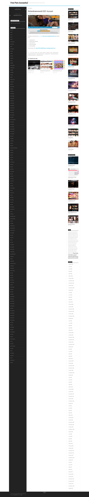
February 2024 (71, 332)
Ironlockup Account (71, 188)
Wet (12, 362)
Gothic (12, 197)
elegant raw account (74, 250)
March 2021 (71, 415)
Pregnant (12, 287)
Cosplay (12, 126)
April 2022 (70, 384)
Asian (12, 58)
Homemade (13, 218)
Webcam (12, 360)
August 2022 (71, 375)
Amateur (12, 48)
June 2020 (70, 436)
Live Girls (12, 249)
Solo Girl (12, 317)
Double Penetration (14, 147)
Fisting (12, 178)
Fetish (12, 176)
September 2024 (71, 316)
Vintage (12, 353)
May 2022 (70, 382)
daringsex (69, 241)
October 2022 (71, 370)
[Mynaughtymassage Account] (46, 64)
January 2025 (71, 306)
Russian (12, 298)
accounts (40, 36)
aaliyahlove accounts (70, 234)
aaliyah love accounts (75, 234)
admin (30, 13)
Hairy (12, 204)
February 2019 (71, 474)
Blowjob (12, 93)
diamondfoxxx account (70, 246)
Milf (12, 258)
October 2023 (71, 342)
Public (12, 289)
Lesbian (12, 244)
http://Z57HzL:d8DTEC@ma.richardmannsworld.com (45, 48)
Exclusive (12, 162)
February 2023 (71, 360)
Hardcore (12, 209)
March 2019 (71, 471)
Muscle (12, 265)
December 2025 (71, 280)
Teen (12, 336)
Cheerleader (13, 119)
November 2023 (71, 339)
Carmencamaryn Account (72, 177)
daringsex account (70, 242)
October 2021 (71, 398)
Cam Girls (12, 107)
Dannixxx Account (31, 70)
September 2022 (71, 372)
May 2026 (70, 271)
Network (12, 268)
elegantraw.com (70, 250)
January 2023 (71, 363)
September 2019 (71, 457)
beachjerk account (73, 237)
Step (12, 324)
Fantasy (12, 171)
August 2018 (71, 488)
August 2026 (71, 264)
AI (11, 46)
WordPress (16, 494)
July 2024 (70, 320)
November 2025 (71, 283)
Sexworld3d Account (71, 78)
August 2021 (71, 403)
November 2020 (71, 424)
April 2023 (70, 356)
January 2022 (71, 391)
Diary (12, 143)
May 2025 (70, 297)
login (33, 52)
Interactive (13, 228)
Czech (12, 136)
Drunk (12, 150)
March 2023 (71, 358)
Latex (12, 235)
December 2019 (71, 450)
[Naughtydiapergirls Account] (59, 64)
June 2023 (70, 351)
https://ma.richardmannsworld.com (49, 36)
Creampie (13, 129)
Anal (12, 51)
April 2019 (70, 469)
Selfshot (12, 301)
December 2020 (71, 422)
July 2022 (70, 377)
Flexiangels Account (71, 165)
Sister (12, 308)
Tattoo (12, 334)
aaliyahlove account (70, 233)
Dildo (12, 145)
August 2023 (71, 346)
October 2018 (71, 483)
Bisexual (12, 86)
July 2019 (70, 462)
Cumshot (12, 133)
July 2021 (70, 405)
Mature (12, 256)
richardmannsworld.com (40, 55)
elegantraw (75, 249)
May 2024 (70, 325)
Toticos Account (70, 149)
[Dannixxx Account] (34, 64)
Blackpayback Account (71, 102)
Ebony (12, 152)
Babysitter (13, 65)
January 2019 (71, 476)
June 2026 (70, 268)
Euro (12, 159)
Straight (12, 327)
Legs (12, 242)
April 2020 (70, 441)
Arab (12, 55)
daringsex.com (72, 241)
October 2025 (71, 285)
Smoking (12, 313)
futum (12, 185)
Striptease (13, 331)
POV (12, 284)
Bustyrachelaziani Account (72, 212)
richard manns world (55, 52)
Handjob (12, 206)
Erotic (12, 157)
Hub (12, 221)
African (12, 44)
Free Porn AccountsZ (19, 3)
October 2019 (71, 455)
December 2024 (71, 309)
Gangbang (13, 188)
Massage (12, 251)
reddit (51, 52)
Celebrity (12, 114)
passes (41, 52)
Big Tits (12, 81)
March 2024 (71, 330)
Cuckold (12, 131)
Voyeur (12, 355)
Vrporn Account (70, 19)
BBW (12, 70)
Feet (12, 173)
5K (11, 37)
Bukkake (12, 105)
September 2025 (71, 287)
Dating (12, 140)
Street (12, 329)
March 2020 (71, 443)
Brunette (12, 103)
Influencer (13, 225)
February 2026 (71, 278)
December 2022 (71, 365)
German (12, 192)
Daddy (12, 138)
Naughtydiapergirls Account (57, 70)
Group (12, 202)
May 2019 (70, 467)
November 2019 (71, 452)
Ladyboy (12, 232)
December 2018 (71, 478)
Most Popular (13, 263)
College (12, 124)
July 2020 (70, 434)
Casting (12, 112)
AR (11, 53)
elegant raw (73, 249)
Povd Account (70, 137)
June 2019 (70, 464)
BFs (12, 77)
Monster (12, 261)
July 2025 (70, 292)
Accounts (30, 8)
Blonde (12, 91)
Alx (21, 494)
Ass (12, 60)
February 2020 (71, 445)
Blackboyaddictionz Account (72, 54)
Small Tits (12, 310)
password (44, 52)
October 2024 (71, 313)
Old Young (13, 270)
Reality (12, 294)
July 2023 (70, 349)
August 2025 (71, 290)
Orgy (12, 272)
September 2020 (71, 429)
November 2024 (71, 311)
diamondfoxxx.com (73, 245)
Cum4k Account (70, 31)
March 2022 (71, 386)
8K (11, 39)
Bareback (12, 67)
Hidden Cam (13, 216)
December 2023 (71, 337)
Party (12, 277)
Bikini (12, 84)
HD (11, 211)
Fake (12, 166)
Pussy (12, 291)
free (74, 253)
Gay (12, 190)
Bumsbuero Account (71, 224)
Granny (12, 199)
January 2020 (71, 448)
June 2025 (70, 294)
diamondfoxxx (69, 245)
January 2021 (71, 419)
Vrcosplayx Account (71, 125)
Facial (12, 164)
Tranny (12, 343)
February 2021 (71, 417)
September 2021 (71, 401)
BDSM (12, 72)
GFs (12, 195)
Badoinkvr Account (71, 66)
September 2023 (71, 344)
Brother (12, 100)
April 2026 (70, 273)
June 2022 (70, 379)
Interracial (13, 230)
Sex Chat (12, 303)
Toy (12, 341)
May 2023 (70, 353)
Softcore (12, 315)
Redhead (12, 296)
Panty (12, 275)
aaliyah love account (75, 233)
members (36, 52)
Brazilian (12, 98)
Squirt (12, 322)
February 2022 (71, 389)
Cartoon (12, 110)
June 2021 (70, 408)
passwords (48, 52)
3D (11, 32)
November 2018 (71, 481)
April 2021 (70, 412)
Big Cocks (13, 79)
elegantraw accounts (70, 253)
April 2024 (70, 327)
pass (38, 52)
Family (12, 169)
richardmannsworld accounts (32, 55)
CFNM (12, 117)
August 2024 (71, 318)
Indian (12, 223)
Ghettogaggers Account (72, 113)
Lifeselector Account (71, 43)
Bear (12, 74)
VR (11, 357)
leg (11, 239)
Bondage (12, 96)
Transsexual (13, 346)
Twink (12, 348)
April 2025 (70, 299)
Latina (12, 237)
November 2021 (71, 396)
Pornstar (12, 282)
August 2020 (71, 431)
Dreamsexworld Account (72, 90)
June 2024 (70, 323)
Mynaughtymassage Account (45, 70)
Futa (12, 183)
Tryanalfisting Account (71, 200)
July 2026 (70, 266)
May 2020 (70, 438)
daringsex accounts (74, 242)
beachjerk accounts (72, 238)
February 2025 (71, 304)
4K (11, 34)
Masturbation (13, 254)
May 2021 (70, 410)
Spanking (12, 320)
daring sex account (76, 241)
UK (11, 350)
